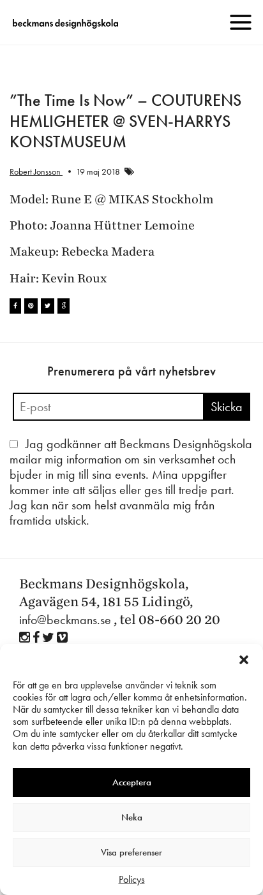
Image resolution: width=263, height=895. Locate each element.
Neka (131, 817)
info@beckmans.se (65, 619)
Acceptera (131, 782)
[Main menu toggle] (240, 22)
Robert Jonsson (36, 171)
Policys (132, 879)
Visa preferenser (131, 852)
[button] (243, 659)
